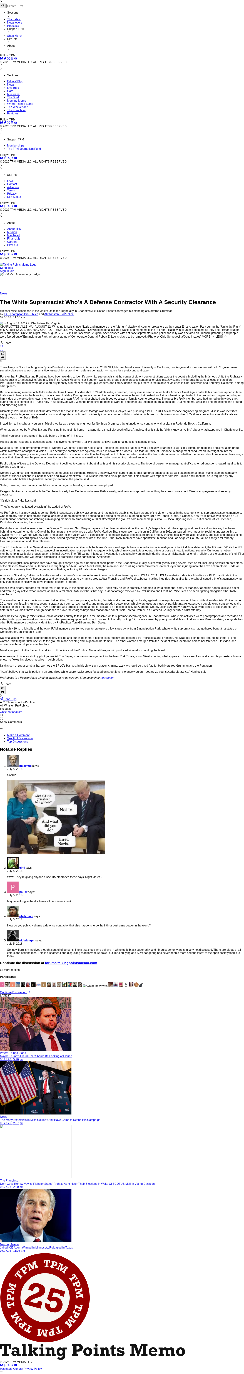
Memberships (15, 145)
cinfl (22, 867)
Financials (13, 238)
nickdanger (27, 940)
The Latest (14, 19)
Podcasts (13, 25)
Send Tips (6, 267)
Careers (12, 241)
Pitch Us (12, 244)
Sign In (4, 271)
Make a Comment (18, 735)
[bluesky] (1, 58)
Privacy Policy (33, 1368)
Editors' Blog (15, 81)
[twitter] (8, 1365)
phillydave (26, 916)
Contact (12, 184)
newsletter (107, 677)
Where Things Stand (20, 103)
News (10, 84)
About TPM (14, 228)
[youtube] (15, 58)
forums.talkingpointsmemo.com (71, 963)
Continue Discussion (13, 992)
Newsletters (14, 22)
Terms (11, 190)
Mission (12, 232)
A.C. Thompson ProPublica (21, 314)
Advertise (13, 187)
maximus (25, 765)
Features (12, 113)
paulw (23, 891)
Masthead (13, 235)
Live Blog (13, 87)
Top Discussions (17, 741)
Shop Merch (15, 35)
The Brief (13, 97)
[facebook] (5, 58)
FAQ (10, 180)
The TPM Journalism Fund (24, 148)
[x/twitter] (9, 58)
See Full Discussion (20, 738)
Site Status (14, 196)
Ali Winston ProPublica (59, 314)
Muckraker (13, 94)
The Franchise (16, 110)
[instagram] (12, 58)
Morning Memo (16, 100)
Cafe (10, 91)
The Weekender (17, 107)
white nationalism (11, 711)
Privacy (12, 193)
